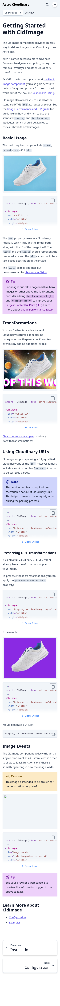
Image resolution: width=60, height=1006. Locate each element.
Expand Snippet (32, 229)
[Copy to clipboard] (53, 200)
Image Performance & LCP (36, 309)
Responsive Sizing (43, 93)
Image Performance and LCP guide (28, 109)
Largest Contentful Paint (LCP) (24, 305)
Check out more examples (18, 436)
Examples (14, 922)
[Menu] (54, 4)
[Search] (47, 4)
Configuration (17, 917)
